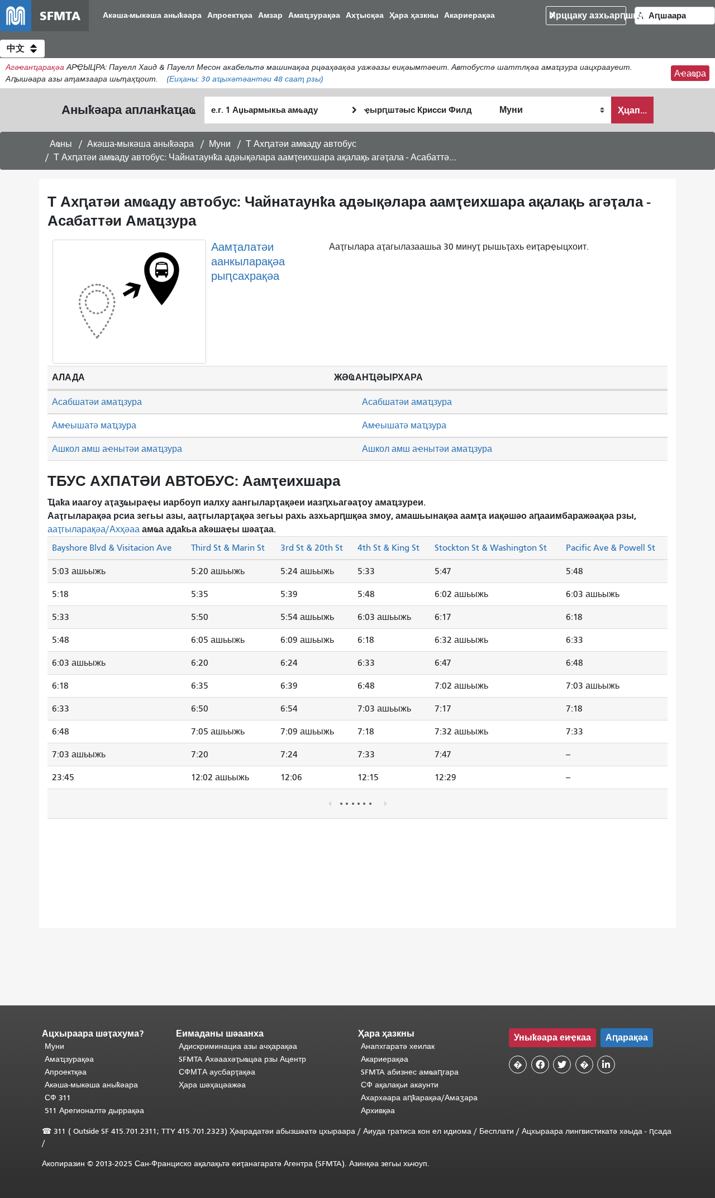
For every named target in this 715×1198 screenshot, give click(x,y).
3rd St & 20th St (311, 548)
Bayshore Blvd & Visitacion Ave (111, 548)
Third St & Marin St (228, 548)
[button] (22, 49)
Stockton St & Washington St (491, 548)
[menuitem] (152, 16)
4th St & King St (389, 548)
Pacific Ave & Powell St (610, 548)
